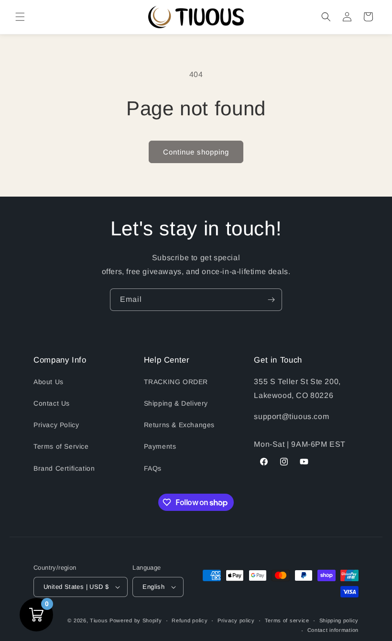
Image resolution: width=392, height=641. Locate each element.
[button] (20, 16)
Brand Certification (64, 468)
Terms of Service (61, 446)
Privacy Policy (56, 425)
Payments (160, 446)
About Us (48, 382)
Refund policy (189, 620)
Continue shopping (196, 152)
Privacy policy (236, 620)
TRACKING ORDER (176, 382)
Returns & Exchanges (179, 425)
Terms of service (287, 620)
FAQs (153, 468)
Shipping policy (339, 620)
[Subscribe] (271, 299)
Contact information (333, 630)
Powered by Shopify (135, 620)
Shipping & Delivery (176, 403)
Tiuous (99, 620)
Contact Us (51, 403)
